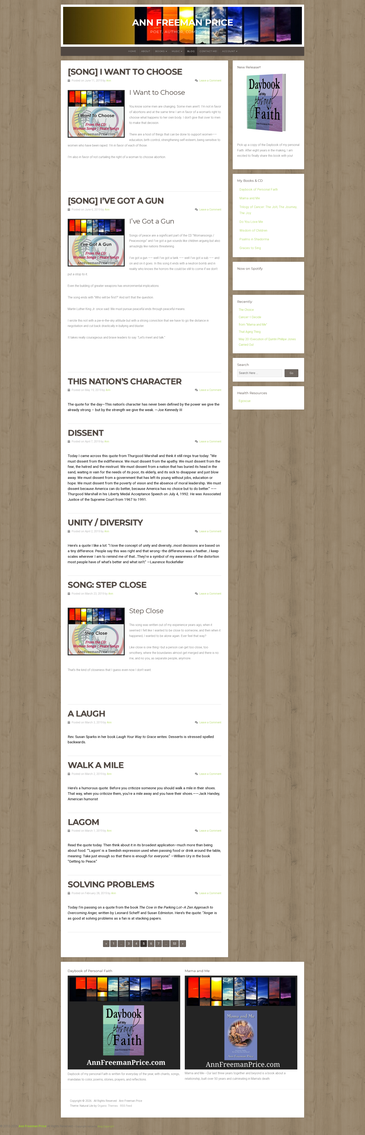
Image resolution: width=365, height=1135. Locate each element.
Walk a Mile (96, 765)
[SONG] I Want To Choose (125, 72)
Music (176, 51)
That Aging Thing (250, 332)
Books (160, 51)
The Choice (246, 310)
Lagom (83, 822)
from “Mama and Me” (253, 324)
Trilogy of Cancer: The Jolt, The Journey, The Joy (268, 210)
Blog (191, 51)
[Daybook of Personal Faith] (124, 1068)
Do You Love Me (251, 222)
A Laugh (86, 714)
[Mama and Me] (241, 1022)
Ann (108, 80)
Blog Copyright (106, 1126)
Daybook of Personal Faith (259, 189)
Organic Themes (108, 1105)
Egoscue (245, 401)
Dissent (85, 433)
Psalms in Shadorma (254, 239)
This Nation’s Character (125, 381)
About (145, 51)
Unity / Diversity (105, 522)
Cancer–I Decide (250, 317)
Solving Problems (111, 884)
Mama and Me (250, 198)
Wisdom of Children (253, 230)
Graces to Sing (250, 248)
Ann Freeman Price (182, 22)
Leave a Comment (210, 80)
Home (132, 51)
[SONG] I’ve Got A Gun (116, 201)
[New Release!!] (268, 133)
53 (174, 943)
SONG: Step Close (107, 585)
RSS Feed (126, 1105)
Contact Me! (208, 51)
